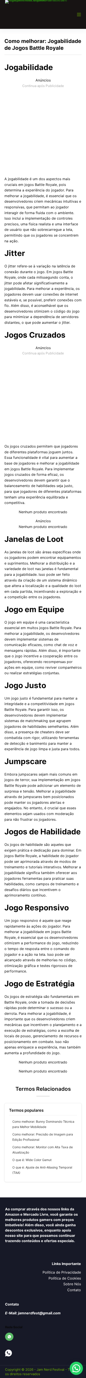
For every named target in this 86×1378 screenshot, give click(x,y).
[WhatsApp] (9, 1337)
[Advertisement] (43, 131)
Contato (74, 1290)
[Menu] (79, 15)
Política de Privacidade (62, 1272)
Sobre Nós (72, 1284)
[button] (76, 1368)
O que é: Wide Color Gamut (32, 1160)
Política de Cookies (65, 1278)
